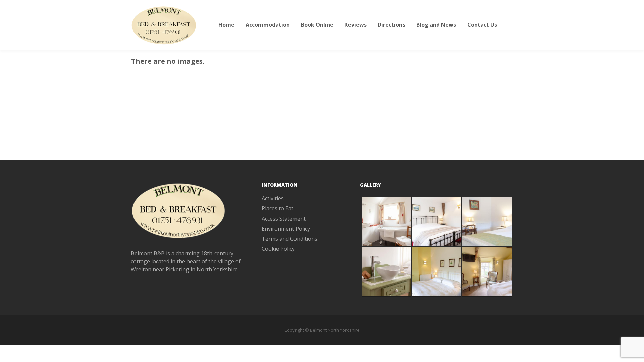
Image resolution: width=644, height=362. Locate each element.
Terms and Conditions (289, 238)
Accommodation (268, 24)
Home (226, 24)
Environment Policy (286, 228)
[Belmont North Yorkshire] (164, 25)
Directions (391, 24)
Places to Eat (277, 208)
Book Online (317, 24)
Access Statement (284, 218)
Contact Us (482, 24)
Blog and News (436, 24)
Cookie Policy (278, 248)
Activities (273, 198)
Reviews (355, 24)
